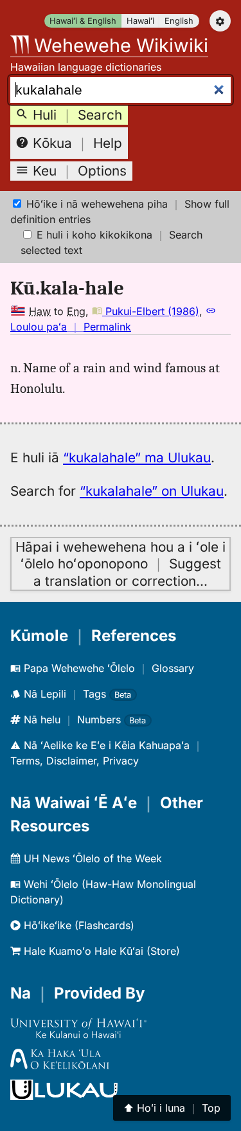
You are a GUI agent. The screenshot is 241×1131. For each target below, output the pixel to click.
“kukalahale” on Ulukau (152, 491)
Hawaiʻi (140, 21)
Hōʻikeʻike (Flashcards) (77, 925)
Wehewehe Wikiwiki (118, 45)
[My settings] (220, 21)
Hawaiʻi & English (82, 21)
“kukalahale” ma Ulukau (137, 457)
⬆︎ (171, 1107)
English (179, 21)
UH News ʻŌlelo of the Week (91, 858)
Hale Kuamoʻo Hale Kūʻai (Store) (100, 951)
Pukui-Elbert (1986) (150, 311)
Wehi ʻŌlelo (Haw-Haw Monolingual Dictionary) (103, 892)
